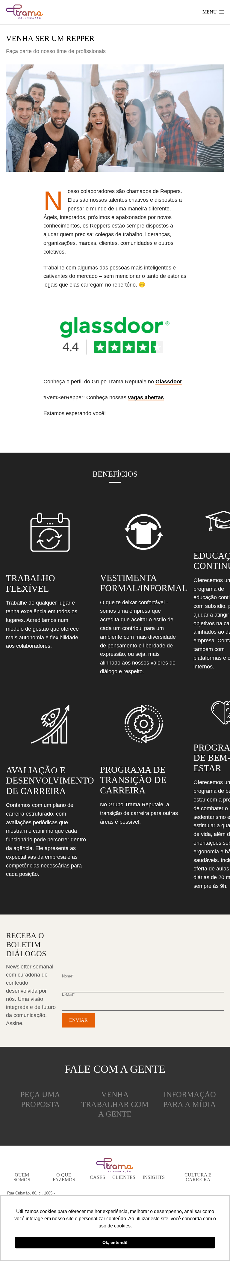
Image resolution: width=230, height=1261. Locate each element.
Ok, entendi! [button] (115, 1242)
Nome (68, 976)
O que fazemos (64, 1177)
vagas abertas (146, 397)
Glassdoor (168, 382)
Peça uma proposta (40, 1099)
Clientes (123, 1177)
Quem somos (21, 1177)
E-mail (68, 994)
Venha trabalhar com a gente (115, 1104)
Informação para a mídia (189, 1099)
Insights (154, 1177)
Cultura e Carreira (197, 1177)
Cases (97, 1177)
